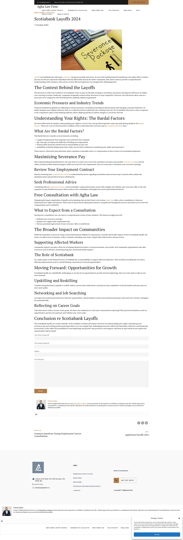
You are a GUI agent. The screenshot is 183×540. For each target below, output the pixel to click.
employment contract (61, 174)
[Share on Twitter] (142, 422)
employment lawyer (57, 187)
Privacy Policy (47, 14)
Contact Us (76, 490)
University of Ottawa (80, 403)
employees (67, 77)
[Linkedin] (36, 414)
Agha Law (110, 200)
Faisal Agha (128, 10)
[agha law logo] (38, 467)
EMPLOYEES (77, 478)
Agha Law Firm (47, 7)
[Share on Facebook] (138, 422)
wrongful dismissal (114, 126)
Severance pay (129, 162)
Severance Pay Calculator (77, 10)
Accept (157, 534)
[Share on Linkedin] (146, 422)
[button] (179, 518)
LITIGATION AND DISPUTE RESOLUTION (86, 486)
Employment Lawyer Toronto (52, 10)
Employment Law (98, 10)
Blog (138, 10)
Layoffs (37, 77)
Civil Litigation (113, 10)
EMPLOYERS (77, 482)
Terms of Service (63, 14)
